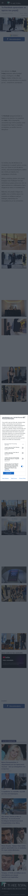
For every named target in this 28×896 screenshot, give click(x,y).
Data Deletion (5, 478)
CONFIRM (8, 473)
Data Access (14, 478)
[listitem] (14, 444)
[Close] (25, 417)
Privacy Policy (22, 478)
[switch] (22, 448)
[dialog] (14, 448)
